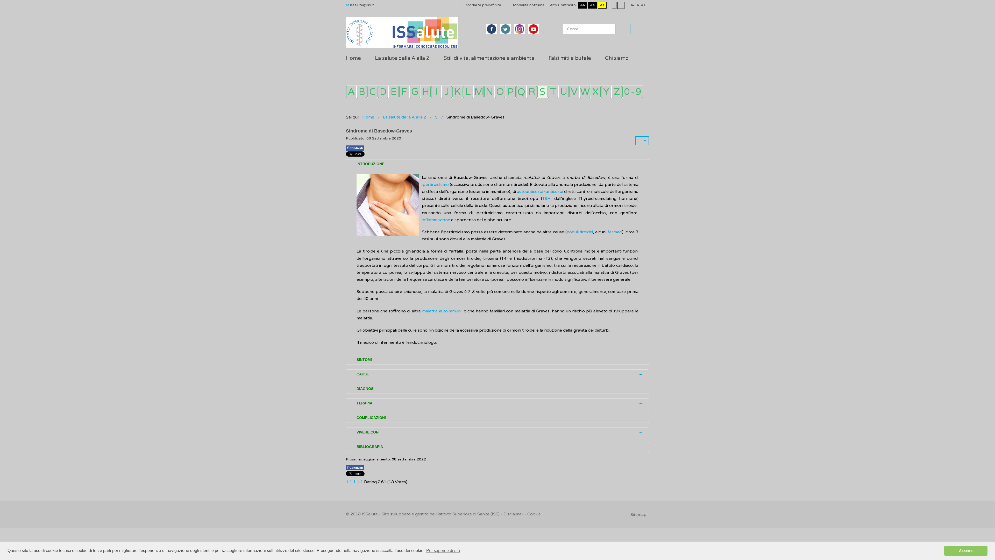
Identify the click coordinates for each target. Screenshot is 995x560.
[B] (362, 92)
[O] (500, 92)
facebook (491, 29)
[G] (415, 92)
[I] (436, 92)
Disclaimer (513, 514)
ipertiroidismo (435, 184)
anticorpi (555, 191)
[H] (425, 92)
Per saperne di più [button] (443, 550)
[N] (489, 92)
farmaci (615, 232)
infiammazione (436, 219)
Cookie (534, 514)
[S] (542, 92)
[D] (383, 92)
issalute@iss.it (362, 5)
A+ (643, 5)
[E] (393, 92)
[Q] (521, 92)
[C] (372, 92)
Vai (622, 29)
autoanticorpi (530, 191)
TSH (546, 198)
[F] (404, 92)
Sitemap (638, 514)
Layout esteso (620, 5)
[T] (553, 92)
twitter (505, 29)
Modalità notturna (528, 5)
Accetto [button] (966, 551)
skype (533, 29)
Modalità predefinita (483, 5)
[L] (468, 92)
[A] (351, 92)
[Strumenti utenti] (642, 140)
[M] (478, 92)
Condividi (355, 148)
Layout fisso (614, 5)
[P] (510, 92)
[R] (532, 92)
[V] (574, 92)
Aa (582, 5)
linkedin (519, 29)
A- (632, 5)
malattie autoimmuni (441, 311)
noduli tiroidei (580, 232)
